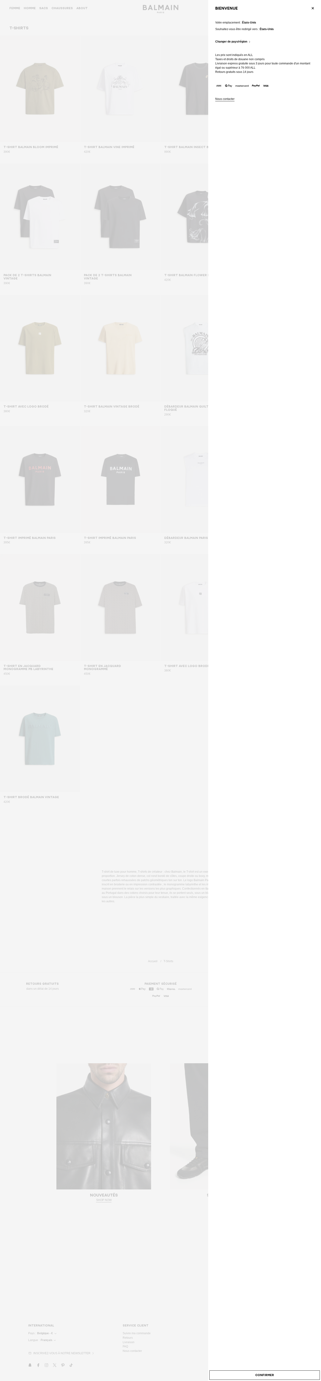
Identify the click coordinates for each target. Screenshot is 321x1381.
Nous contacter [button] (225, 99)
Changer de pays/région (231, 41)
